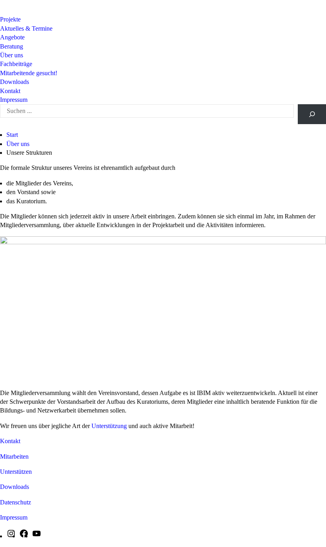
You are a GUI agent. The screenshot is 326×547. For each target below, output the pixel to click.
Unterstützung (109, 425)
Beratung (11, 46)
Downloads (14, 81)
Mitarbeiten (14, 456)
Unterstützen (16, 471)
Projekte (10, 19)
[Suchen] (312, 114)
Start (12, 134)
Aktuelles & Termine (26, 28)
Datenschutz (15, 502)
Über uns (11, 55)
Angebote (12, 37)
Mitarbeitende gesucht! (28, 73)
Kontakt (10, 91)
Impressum (13, 99)
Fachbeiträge (16, 63)
